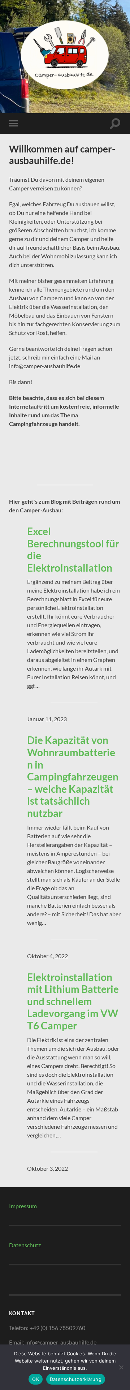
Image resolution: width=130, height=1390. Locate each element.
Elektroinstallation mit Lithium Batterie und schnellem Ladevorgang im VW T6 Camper (73, 1001)
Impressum (23, 1205)
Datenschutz (25, 1244)
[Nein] (121, 1367)
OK (35, 1379)
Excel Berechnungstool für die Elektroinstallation (73, 549)
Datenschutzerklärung (75, 1379)
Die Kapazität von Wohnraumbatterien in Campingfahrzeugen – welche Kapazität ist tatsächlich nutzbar (72, 776)
